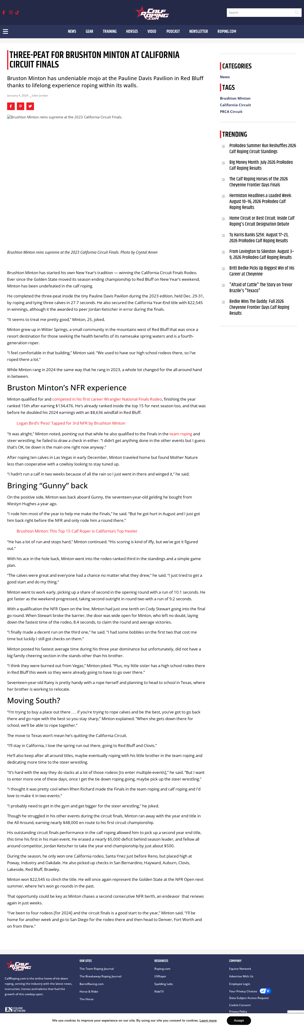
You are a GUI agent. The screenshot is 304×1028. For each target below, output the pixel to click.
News (72, 31)
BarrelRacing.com (92, 984)
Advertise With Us (241, 976)
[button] (11, 106)
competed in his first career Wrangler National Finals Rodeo (107, 399)
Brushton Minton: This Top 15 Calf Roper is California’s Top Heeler (77, 531)
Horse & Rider (89, 991)
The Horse (87, 999)
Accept (239, 1020)
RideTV (159, 991)
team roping (181, 433)
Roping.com (227, 31)
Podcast (173, 31)
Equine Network (240, 969)
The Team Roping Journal (97, 969)
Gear (89, 31)
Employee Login (239, 984)
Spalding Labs (163, 984)
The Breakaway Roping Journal (100, 976)
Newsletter (198, 31)
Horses (132, 31)
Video (152, 31)
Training (110, 31)
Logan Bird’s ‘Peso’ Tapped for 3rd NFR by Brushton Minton (71, 423)
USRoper (160, 976)
